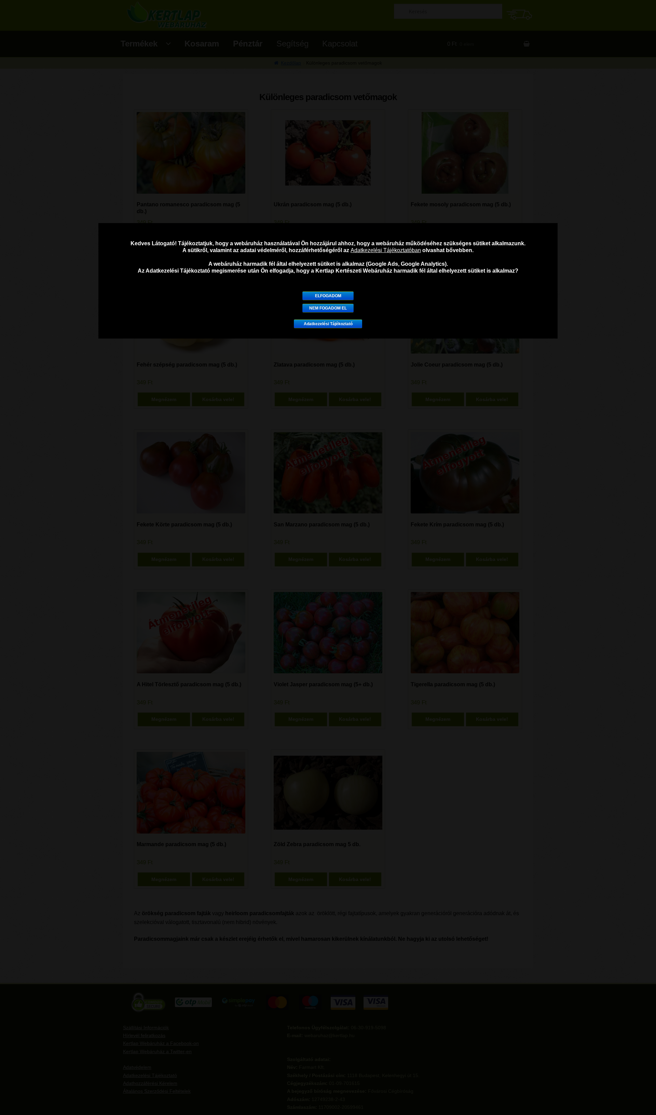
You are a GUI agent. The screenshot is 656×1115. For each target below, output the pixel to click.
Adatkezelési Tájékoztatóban (386, 250)
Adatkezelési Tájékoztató (328, 323)
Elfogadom (328, 295)
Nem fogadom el (328, 308)
